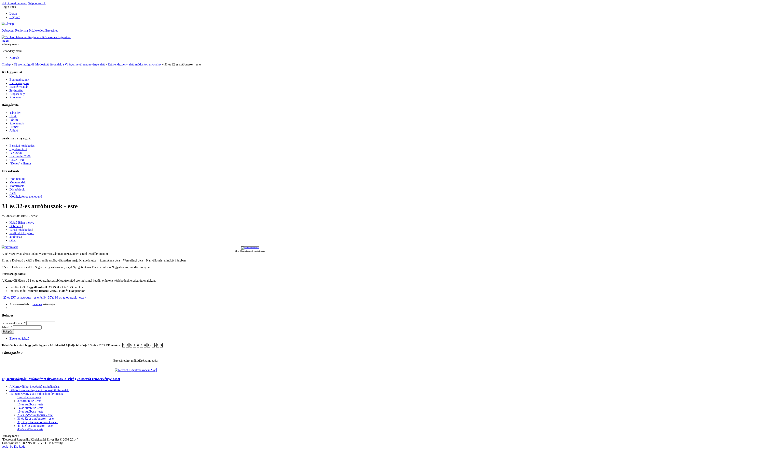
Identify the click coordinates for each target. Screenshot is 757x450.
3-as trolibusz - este (29, 400)
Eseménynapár (18, 86)
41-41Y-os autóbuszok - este (35, 425)
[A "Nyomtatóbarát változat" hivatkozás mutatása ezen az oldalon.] (10, 247)
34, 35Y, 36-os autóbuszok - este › (64, 297)
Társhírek (15, 112)
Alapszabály (17, 93)
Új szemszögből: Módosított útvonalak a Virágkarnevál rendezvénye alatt (59, 64)
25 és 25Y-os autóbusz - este (35, 415)
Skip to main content (14, 3)
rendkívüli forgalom (21, 233)
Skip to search (37, 3)
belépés (37, 304)
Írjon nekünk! (17, 178)
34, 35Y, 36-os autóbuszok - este (37, 422)
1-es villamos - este (29, 397)
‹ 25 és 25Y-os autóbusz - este (20, 297)
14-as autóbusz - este (30, 408)
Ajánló (13, 130)
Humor (13, 127)
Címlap (6, 64)
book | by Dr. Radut (14, 446)
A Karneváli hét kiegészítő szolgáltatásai (34, 386)
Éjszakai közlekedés (21, 145)
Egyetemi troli (18, 149)
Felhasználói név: (14, 323)
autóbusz (15, 236)
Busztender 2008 (20, 156)
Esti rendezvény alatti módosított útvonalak (134, 64)
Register (14, 17)
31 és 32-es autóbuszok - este (35, 418)
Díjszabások (17, 189)
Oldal (12, 240)
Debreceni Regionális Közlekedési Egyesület (30, 30)
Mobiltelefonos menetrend (25, 196)
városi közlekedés (20, 229)
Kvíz (12, 193)
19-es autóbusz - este (30, 411)
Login (13, 13)
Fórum (13, 119)
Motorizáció (16, 186)
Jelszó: (7, 327)
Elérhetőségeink (19, 83)
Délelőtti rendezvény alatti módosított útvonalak (39, 390)
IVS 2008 (15, 152)
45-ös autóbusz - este (30, 429)
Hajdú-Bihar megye (21, 222)
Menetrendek (17, 182)
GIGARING (17, 160)
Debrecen (15, 226)
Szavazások (16, 123)
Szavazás (15, 97)
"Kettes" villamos (20, 163)
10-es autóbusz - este (30, 404)
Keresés (14, 57)
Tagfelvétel (16, 90)
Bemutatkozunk (19, 79)
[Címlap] (8, 23)
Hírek (13, 116)
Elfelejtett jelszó (19, 338)
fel (41, 297)
